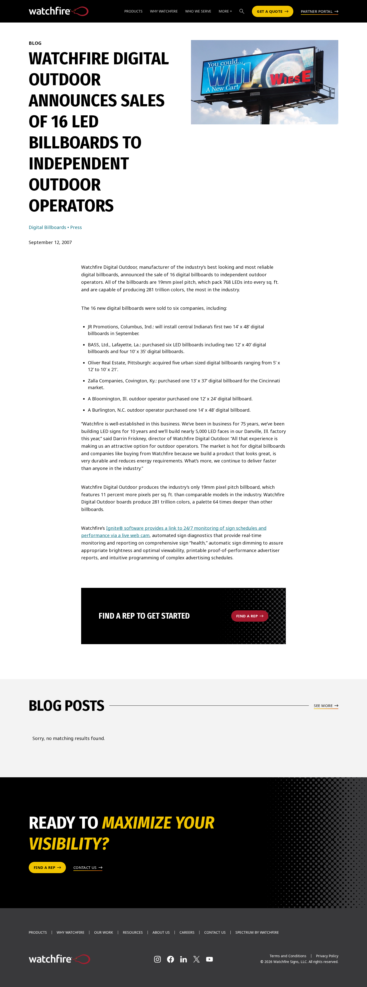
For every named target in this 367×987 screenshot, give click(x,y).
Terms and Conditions (288, 955)
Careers (187, 932)
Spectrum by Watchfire (257, 932)
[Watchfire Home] (77, 959)
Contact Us (215, 932)
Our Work (103, 932)
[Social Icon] (157, 959)
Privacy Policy (327, 955)
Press (76, 227)
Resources (133, 932)
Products (38, 932)
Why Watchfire (70, 932)
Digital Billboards (47, 227)
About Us (161, 932)
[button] (241, 11)
